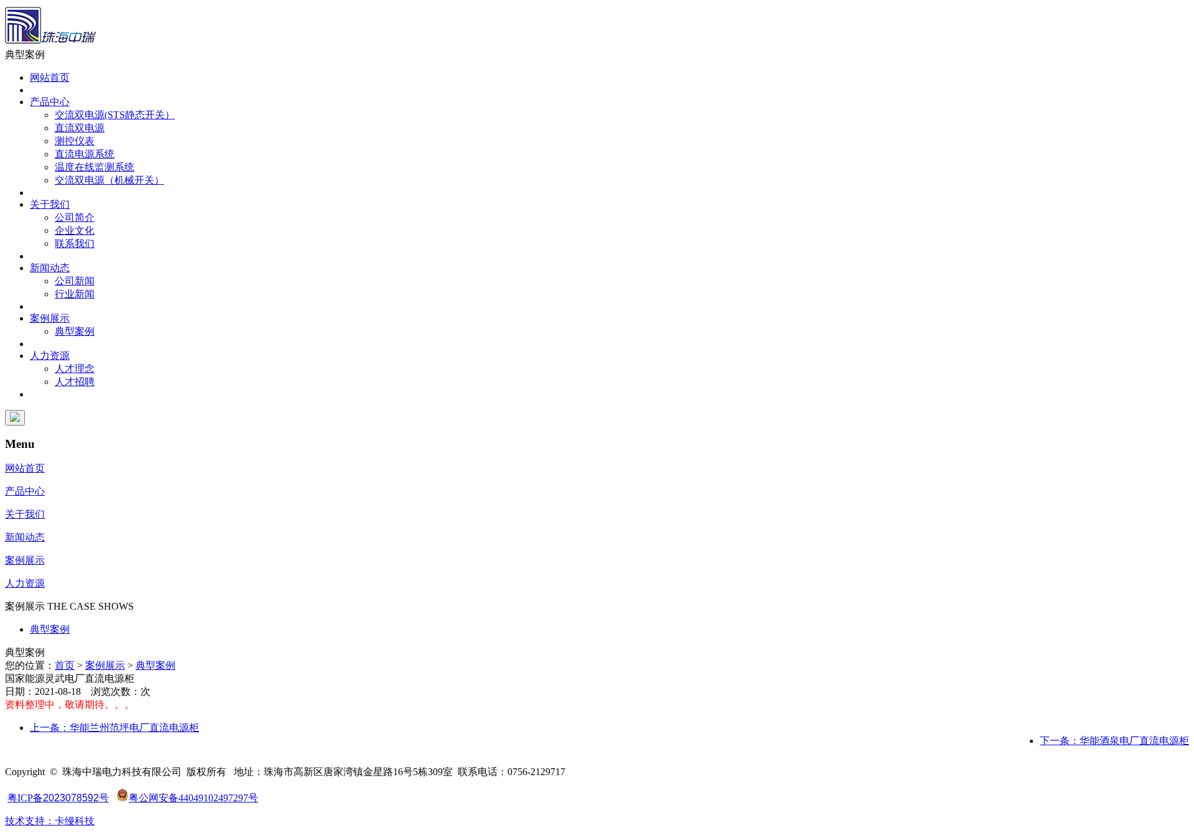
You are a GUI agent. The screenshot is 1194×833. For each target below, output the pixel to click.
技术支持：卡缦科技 (50, 821)
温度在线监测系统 (94, 167)
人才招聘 (75, 381)
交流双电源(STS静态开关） (115, 114)
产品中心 (50, 101)
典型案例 (75, 331)
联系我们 (75, 243)
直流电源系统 (84, 154)
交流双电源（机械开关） (109, 180)
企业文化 (75, 230)
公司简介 (75, 217)
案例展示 (50, 318)
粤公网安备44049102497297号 (193, 798)
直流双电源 (79, 128)
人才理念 (75, 368)
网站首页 (50, 77)
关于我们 (50, 204)
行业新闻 (75, 294)
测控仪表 (75, 141)
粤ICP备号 (58, 798)
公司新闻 (75, 281)
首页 (65, 665)
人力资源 (50, 355)
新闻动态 (50, 268)
